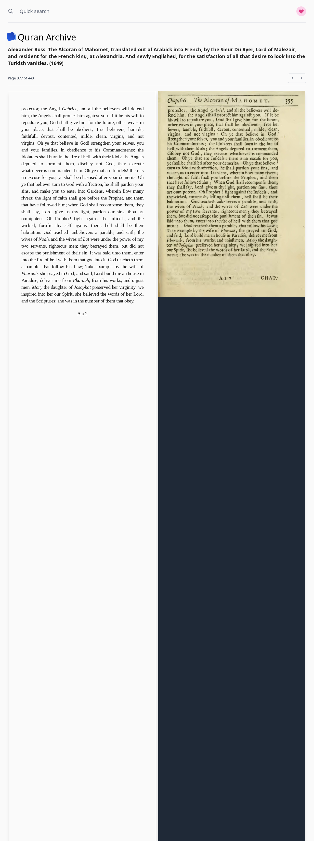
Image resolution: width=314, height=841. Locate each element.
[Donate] (301, 11)
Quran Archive (47, 37)
